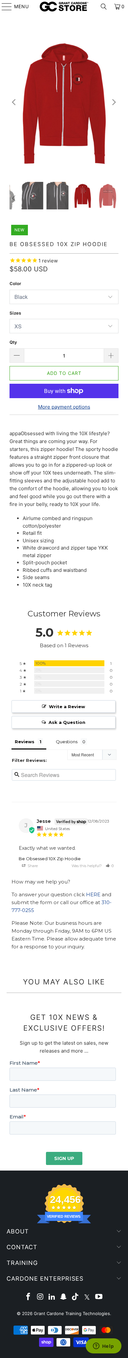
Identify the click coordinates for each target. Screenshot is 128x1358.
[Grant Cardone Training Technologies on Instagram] (40, 1297)
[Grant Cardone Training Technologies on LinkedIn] (52, 1297)
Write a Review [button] (67, 706)
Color (15, 283)
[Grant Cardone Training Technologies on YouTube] (99, 1297)
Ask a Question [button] (67, 722)
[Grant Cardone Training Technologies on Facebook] (28, 1297)
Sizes (15, 313)
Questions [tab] (66, 741)
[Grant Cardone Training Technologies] (64, 6)
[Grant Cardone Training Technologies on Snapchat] (64, 1297)
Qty (13, 342)
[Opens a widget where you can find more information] (103, 1346)
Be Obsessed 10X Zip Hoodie (50, 858)
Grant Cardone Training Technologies (72, 1313)
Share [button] (32, 865)
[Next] (113, 102)
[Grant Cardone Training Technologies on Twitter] (87, 1297)
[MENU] (3, 6)
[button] (109, 865)
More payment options (64, 407)
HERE (93, 894)
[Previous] (14, 102)
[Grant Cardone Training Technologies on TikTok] (75, 1297)
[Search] (103, 6)
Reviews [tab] (24, 741)
